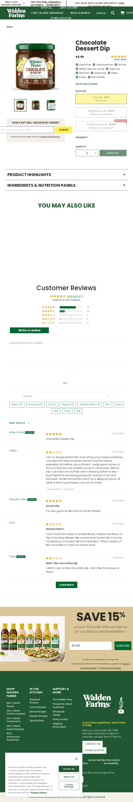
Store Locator (60, 18)
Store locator (94, 750)
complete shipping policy (49, 136)
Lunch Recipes (38, 707)
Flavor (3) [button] (17, 404)
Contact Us (92, 743)
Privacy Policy (38, 792)
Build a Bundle (80, 13)
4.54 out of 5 (75, 296)
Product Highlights (66, 174)
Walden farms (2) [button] (90, 404)
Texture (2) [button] (68, 404)
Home (9, 26)
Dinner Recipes (38, 711)
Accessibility (111, 763)
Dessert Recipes (39, 716)
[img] (53, 434)
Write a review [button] (29, 330)
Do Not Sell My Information (104, 760)
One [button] (56, 411)
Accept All (68, 768)
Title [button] (78, 411)
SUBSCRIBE (123, 646)
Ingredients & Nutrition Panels (66, 185)
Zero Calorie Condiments (13, 720)
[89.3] (65, 375)
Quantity (81, 146)
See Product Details (86, 83)
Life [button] (107, 404)
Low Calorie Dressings (47, 13)
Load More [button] (66, 585)
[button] (119, 56)
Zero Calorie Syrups (13, 704)
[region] (43, 774)
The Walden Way (62, 699)
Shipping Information (59, 725)
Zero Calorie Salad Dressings (15, 727)
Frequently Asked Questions (62, 705)
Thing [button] (67, 411)
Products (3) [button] (35, 404)
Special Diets (37, 720)
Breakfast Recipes (35, 701)
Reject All (69, 776)
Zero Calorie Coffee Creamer (15, 712)
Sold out (20, 258)
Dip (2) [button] (52, 404)
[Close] (76, 758)
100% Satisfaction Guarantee (13, 736)
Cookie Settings (69, 785)
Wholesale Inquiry (58, 713)
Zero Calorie (69, 7)
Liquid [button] (118, 404)
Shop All (47, 7)
